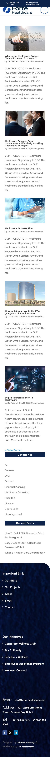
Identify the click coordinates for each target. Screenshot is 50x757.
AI (6, 464)
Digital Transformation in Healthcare (19, 398)
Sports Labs (11, 508)
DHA (7, 475)
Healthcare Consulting (17, 492)
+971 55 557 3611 (14, 4)
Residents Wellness (16, 657)
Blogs (8, 600)
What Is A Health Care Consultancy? (25, 552)
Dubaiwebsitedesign (26, 742)
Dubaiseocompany (26, 747)
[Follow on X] (10, 732)
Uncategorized (37, 61)
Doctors (9, 481)
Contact (10, 607)
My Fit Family (13, 650)
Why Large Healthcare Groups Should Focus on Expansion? (21, 57)
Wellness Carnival (16, 670)
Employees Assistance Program (24, 663)
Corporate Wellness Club (20, 643)
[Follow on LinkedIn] (16, 732)
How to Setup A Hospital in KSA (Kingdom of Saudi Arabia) (22, 312)
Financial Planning (15, 486)
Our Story (11, 580)
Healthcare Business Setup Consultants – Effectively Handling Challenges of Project (24, 143)
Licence (9, 503)
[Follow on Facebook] (4, 732)
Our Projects (12, 587)
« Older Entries (13, 450)
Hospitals (10, 497)
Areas (8, 594)
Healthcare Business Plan (19, 228)
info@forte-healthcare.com (29, 700)
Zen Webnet (13, 61)
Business (9, 470)
